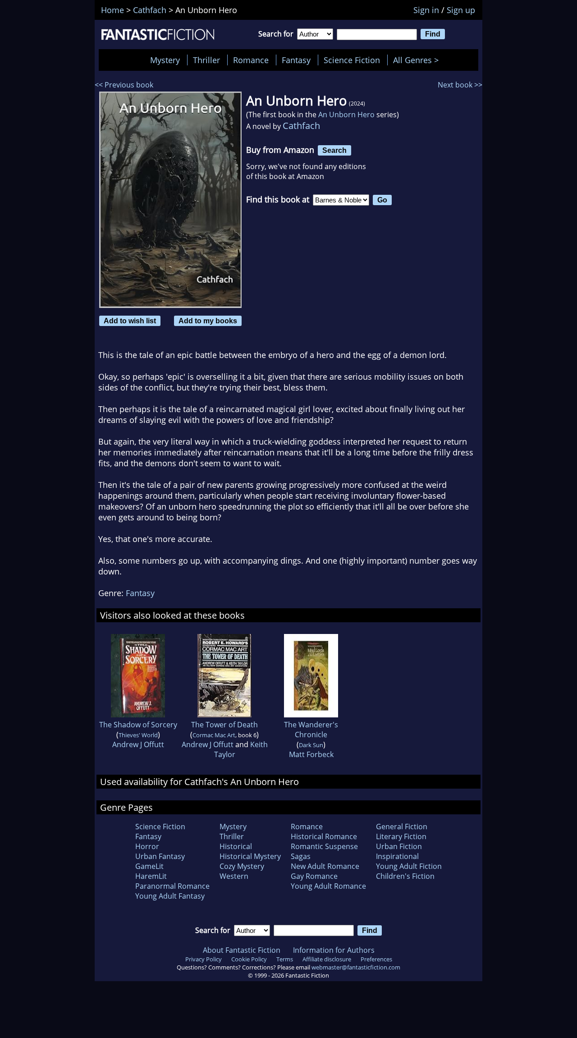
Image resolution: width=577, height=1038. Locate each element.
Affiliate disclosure (326, 959)
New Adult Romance (325, 866)
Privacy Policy (203, 959)
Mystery (165, 60)
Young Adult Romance (328, 886)
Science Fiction (352, 60)
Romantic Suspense (324, 846)
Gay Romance (314, 876)
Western (234, 876)
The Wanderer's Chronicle (311, 729)
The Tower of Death (224, 725)
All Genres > (418, 60)
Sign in (426, 10)
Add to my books (208, 321)
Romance (251, 60)
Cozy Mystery (242, 866)
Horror (147, 846)
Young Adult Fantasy (170, 896)
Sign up (461, 10)
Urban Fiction (399, 846)
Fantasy (296, 60)
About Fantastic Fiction (241, 950)
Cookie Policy (249, 959)
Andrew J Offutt (138, 744)
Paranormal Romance (172, 886)
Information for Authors (334, 950)
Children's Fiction (405, 876)
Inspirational (397, 856)
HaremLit (151, 876)
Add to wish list (130, 321)
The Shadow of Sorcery (138, 725)
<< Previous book (124, 85)
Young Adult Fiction (409, 866)
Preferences (376, 959)
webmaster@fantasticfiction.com (355, 967)
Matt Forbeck (311, 754)
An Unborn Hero (346, 114)
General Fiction (401, 826)
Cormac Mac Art (213, 735)
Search (334, 150)
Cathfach (301, 125)
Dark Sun (311, 745)
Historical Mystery (250, 856)
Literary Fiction (401, 836)
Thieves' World (138, 735)
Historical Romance (324, 836)
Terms (284, 959)
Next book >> (460, 85)
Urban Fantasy (160, 856)
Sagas (301, 856)
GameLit (149, 866)
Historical (236, 846)
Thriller (206, 60)
